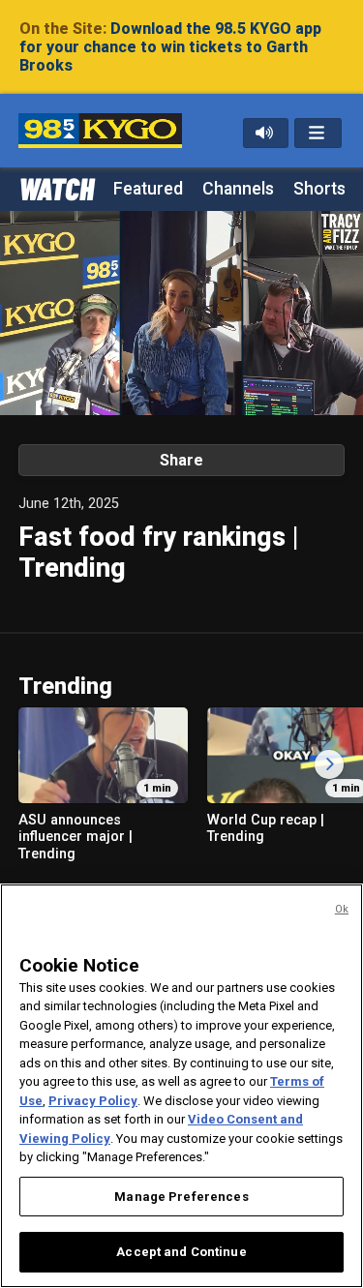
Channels (238, 188)
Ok (341, 909)
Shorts (319, 188)
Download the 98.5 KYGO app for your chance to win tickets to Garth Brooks (170, 47)
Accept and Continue (181, 1251)
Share (181, 460)
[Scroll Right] (329, 764)
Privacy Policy (92, 1100)
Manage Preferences (181, 1196)
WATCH (56, 187)
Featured (148, 188)
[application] (181, 313)
